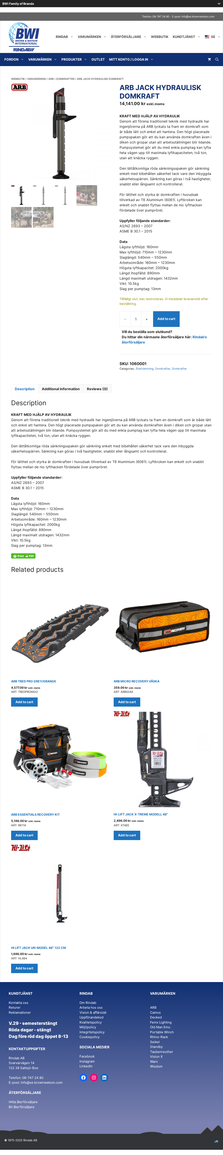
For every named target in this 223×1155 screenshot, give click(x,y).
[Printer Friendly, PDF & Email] (23, 556)
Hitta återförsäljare (23, 1102)
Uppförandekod (91, 1017)
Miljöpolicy (87, 1027)
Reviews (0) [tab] (97, 389)
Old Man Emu (160, 1027)
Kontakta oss (18, 1003)
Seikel (155, 1042)
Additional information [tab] (61, 389)
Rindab (62, 37)
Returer (14, 1007)
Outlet (98, 59)
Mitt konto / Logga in (128, 59)
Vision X (156, 1056)
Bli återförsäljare (21, 1107)
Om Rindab (87, 1003)
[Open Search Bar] (217, 59)
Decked (156, 1017)
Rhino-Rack (159, 1037)
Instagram (87, 1061)
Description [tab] (25, 389)
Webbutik (159, 37)
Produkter (71, 59)
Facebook (87, 1056)
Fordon (11, 59)
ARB (51, 78)
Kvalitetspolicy (90, 1022)
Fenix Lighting (161, 1022)
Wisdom (156, 1066)
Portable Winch (162, 1032)
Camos (155, 1012)
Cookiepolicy (89, 1037)
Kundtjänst (184, 37)
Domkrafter (65, 78)
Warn (154, 1061)
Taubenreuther (161, 1052)
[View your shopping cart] (209, 59)
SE (212, 37)
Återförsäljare (126, 37)
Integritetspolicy (92, 1032)
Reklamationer (20, 1012)
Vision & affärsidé (92, 1012)
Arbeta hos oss (91, 1007)
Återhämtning (145, 368)
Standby (156, 1047)
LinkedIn (86, 1066)
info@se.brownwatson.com (197, 16)
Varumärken (89, 37)
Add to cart (166, 319)
